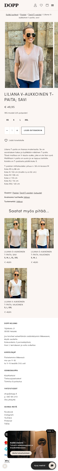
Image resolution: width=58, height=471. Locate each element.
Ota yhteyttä (9, 400)
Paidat (23, 15)
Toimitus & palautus (13, 382)
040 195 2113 (12, 397)
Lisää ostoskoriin (33, 130)
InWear (27, 197)
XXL (26, 120)
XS (7, 120)
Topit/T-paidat (35, 15)
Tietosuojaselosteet (12, 379)
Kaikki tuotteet (12, 15)
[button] (5, 466)
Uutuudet (38, 193)
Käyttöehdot (9, 376)
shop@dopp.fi (10, 394)
